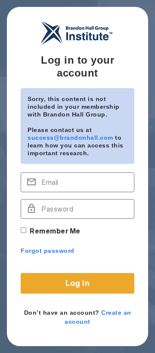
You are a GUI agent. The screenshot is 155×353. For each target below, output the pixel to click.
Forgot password (47, 250)
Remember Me (55, 231)
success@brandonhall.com (70, 137)
